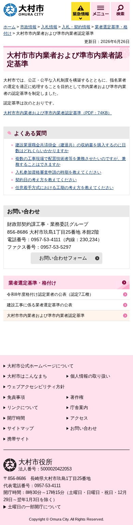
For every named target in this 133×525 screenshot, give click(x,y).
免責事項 (16, 397)
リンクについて (22, 407)
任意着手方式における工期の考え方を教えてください (64, 187)
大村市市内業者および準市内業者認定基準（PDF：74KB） (57, 113)
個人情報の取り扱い (90, 376)
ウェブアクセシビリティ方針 (36, 386)
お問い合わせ (83, 428)
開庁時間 (16, 418)
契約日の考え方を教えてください (46, 179)
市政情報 (28, 27)
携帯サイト (18, 438)
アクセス (79, 418)
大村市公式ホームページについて (40, 365)
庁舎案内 (79, 407)
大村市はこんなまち (27, 376)
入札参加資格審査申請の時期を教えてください (58, 172)
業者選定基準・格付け (32, 283)
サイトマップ (20, 428)
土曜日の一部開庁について (34, 506)
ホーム (9, 27)
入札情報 (49, 27)
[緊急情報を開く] (80, 18)
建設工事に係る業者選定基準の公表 (39, 305)
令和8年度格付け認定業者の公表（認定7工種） (50, 294)
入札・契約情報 (76, 27)
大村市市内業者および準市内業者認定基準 (46, 315)
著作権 (77, 397)
